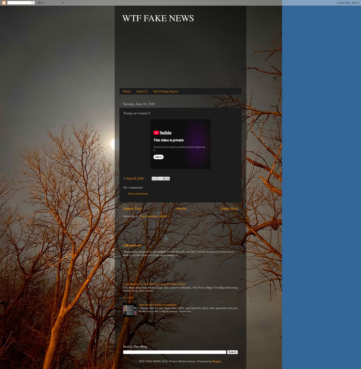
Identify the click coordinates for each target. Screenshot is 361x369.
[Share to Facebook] (164, 178)
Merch (126, 91)
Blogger (216, 361)
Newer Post (132, 209)
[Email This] (153, 178)
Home (181, 209)
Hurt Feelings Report (165, 91)
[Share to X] (161, 178)
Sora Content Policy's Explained (157, 304)
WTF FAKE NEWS (158, 18)
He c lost (128, 297)
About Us (142, 91)
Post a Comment (138, 193)
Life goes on (132, 245)
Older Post (229, 209)
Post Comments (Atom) (153, 216)
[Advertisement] (180, 60)
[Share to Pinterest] (168, 178)
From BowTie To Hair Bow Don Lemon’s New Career (154, 284)
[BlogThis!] (157, 178)
